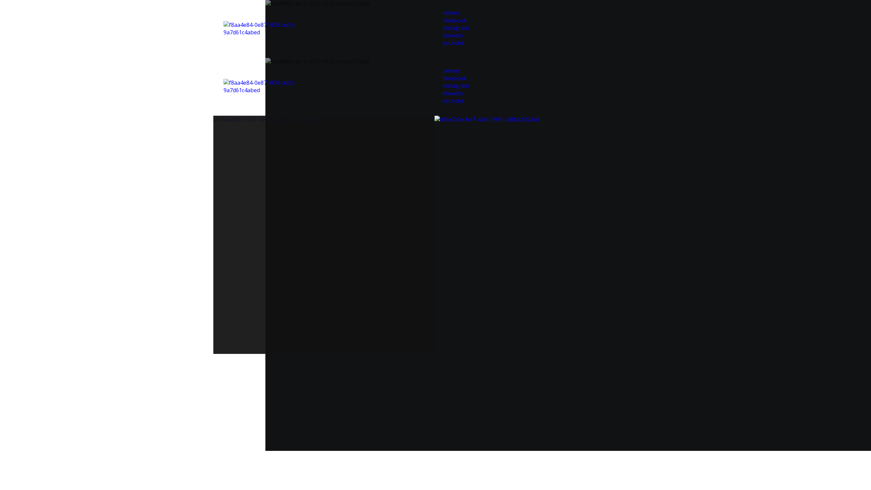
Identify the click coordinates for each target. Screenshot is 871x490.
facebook (454, 20)
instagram (456, 28)
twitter (451, 13)
